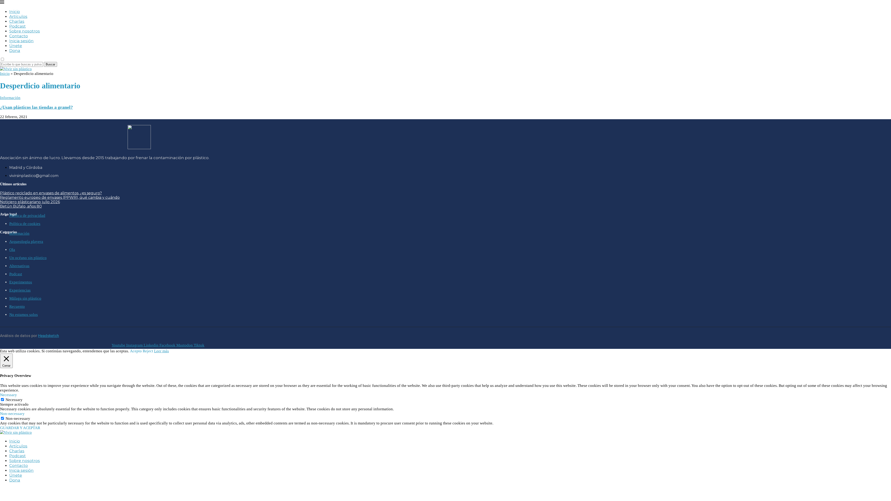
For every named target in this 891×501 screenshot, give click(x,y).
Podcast (17, 26)
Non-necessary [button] (12, 413)
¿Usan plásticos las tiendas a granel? (36, 107)
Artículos (18, 16)
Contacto (18, 36)
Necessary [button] (8, 395)
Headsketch (48, 335)
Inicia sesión (21, 41)
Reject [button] (148, 351)
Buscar (50, 64)
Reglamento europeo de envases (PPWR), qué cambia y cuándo (60, 197)
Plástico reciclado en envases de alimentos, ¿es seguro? (51, 193)
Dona (14, 50)
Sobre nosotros (24, 31)
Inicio (14, 11)
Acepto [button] (136, 351)
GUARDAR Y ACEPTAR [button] (20, 428)
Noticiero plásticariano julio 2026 (30, 202)
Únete (15, 45)
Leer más (161, 351)
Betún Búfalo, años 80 (21, 206)
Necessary (14, 400)
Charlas (16, 21)
